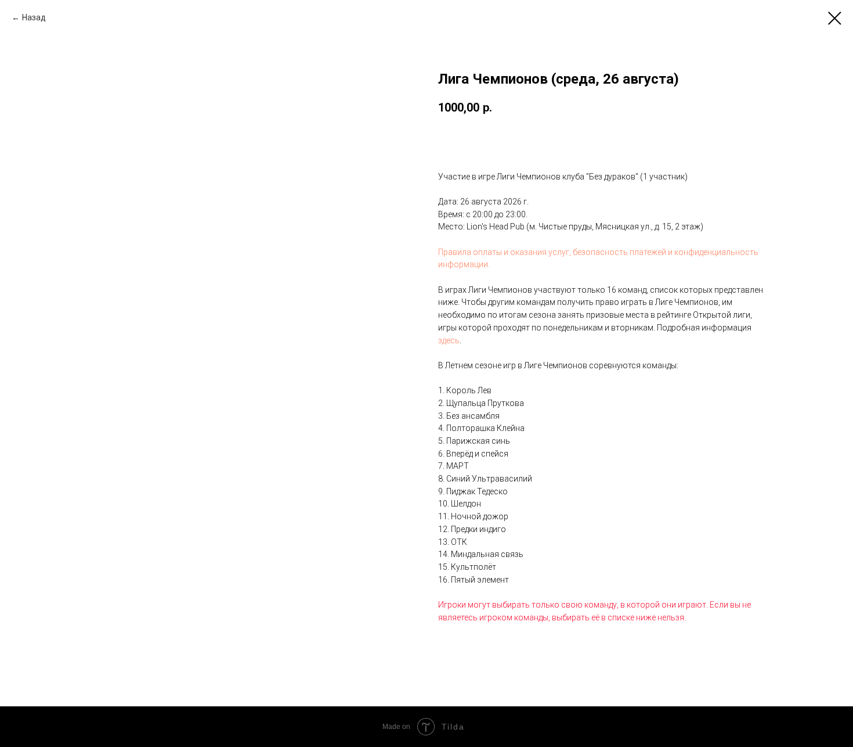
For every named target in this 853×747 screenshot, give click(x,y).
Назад (34, 17)
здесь (449, 340)
